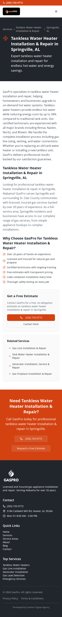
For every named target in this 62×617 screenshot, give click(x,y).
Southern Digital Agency (37, 607)
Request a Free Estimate (31, 448)
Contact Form (31, 324)
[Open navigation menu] (56, 11)
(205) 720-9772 (14, 2)
